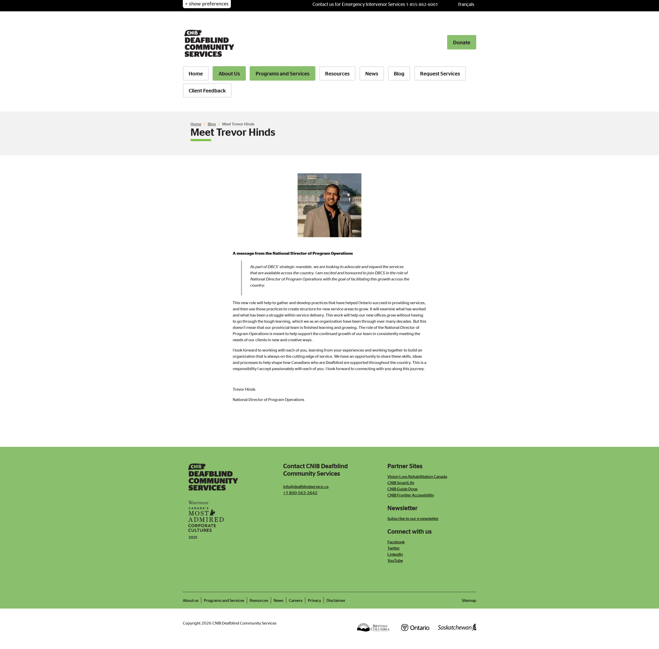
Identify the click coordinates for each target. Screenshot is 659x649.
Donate (461, 42)
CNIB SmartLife (400, 482)
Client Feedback (207, 90)
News (371, 73)
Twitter (393, 548)
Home (196, 73)
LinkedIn (395, 554)
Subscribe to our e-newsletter (413, 518)
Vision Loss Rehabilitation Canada (417, 476)
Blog (399, 73)
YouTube (395, 560)
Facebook (396, 542)
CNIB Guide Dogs (402, 488)
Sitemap (469, 600)
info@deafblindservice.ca (305, 486)
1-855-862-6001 (422, 4)
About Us (229, 73)
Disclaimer (335, 600)
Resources (337, 73)
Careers (295, 600)
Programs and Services (282, 73)
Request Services (440, 73)
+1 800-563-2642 (300, 492)
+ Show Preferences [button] (207, 4)
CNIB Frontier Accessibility (410, 495)
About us (190, 600)
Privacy (314, 600)
